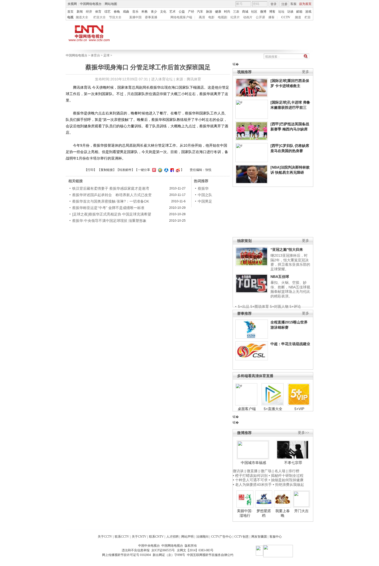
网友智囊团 (259, 536)
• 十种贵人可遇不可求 (251, 480)
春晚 (117, 11)
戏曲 (126, 11)
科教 (145, 11)
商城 (245, 11)
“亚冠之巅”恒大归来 (286, 249)
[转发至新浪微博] (177, 170)
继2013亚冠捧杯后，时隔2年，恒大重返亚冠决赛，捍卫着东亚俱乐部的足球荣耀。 (290, 262)
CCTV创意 (241, 536)
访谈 (290, 11)
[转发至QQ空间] (159, 170)
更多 (305, 72)
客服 (293, 4)
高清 (202, 17)
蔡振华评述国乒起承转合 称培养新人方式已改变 (112, 195)
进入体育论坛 (162, 79)
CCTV (285, 17)
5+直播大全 (273, 409)
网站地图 (111, 4)
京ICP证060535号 (163, 550)
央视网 (72, 4)
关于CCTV (105, 536)
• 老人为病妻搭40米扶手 (252, 484)
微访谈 (238, 471)
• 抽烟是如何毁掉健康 (286, 480)
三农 (236, 11)
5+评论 (295, 306)
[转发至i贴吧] (171, 170)
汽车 (200, 11)
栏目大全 (99, 17)
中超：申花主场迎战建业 (290, 344)
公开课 (260, 17)
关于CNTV (139, 536)
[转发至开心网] (153, 170)
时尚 (227, 11)
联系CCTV (122, 536)
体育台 (95, 55)
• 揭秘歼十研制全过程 (286, 475)
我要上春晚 (282, 513)
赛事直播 (151, 17)
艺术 (172, 11)
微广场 (266, 471)
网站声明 (187, 536)
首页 (70, 11)
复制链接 (107, 170)
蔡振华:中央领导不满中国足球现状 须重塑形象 (109, 221)
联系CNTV (156, 536)
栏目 (307, 17)
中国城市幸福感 (253, 463)
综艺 (107, 11)
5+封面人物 (279, 306)
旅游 (209, 11)
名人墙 (280, 471)
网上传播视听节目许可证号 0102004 (126, 555)
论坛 (281, 11)
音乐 (135, 11)
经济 (89, 11)
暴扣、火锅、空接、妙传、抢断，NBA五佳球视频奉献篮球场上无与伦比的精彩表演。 (290, 289)
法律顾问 (202, 536)
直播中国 (135, 17)
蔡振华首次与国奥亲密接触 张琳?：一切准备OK (110, 201)
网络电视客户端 (181, 17)
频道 (298, 17)
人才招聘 (172, 536)
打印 (90, 170)
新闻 (80, 11)
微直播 (252, 471)
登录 (273, 4)
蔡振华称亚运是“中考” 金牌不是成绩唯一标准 (108, 208)
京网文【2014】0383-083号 (195, 550)
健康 (218, 11)
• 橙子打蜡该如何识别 (250, 475)
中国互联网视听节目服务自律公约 (210, 555)
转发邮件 (125, 170)
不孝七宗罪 (293, 463)
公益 (182, 11)
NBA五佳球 (279, 276)
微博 (263, 11)
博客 (272, 11)
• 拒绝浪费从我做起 (288, 484)
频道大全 (82, 17)
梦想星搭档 (264, 513)
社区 (254, 11)
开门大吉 (301, 511)
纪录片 (235, 17)
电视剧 (222, 17)
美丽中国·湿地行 (245, 513)
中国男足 (205, 201)
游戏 (308, 11)
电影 (211, 17)
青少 (154, 11)
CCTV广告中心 (221, 536)
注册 (284, 4)
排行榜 (294, 471)
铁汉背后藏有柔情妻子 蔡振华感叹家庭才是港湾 (110, 188)
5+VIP (299, 409)
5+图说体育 (259, 306)
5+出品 (243, 306)
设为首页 (305, 4)
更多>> (303, 433)
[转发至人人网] (165, 170)
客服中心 (275, 536)
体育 (98, 11)
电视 (70, 17)
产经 (191, 11)
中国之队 (205, 195)
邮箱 (299, 11)
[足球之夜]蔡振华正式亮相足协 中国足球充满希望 (111, 214)
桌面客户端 (247, 409)
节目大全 (115, 17)
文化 (163, 11)
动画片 (247, 17)
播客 (271, 17)
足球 (106, 55)
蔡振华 (203, 188)
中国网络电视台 (91, 4)
